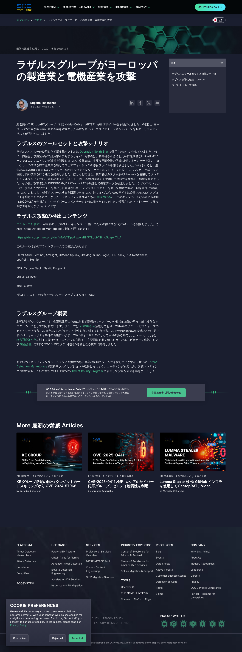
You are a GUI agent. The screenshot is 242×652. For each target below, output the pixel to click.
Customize (19, 638)
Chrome (125, 599)
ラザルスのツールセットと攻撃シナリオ (194, 73)
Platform (50, 7)
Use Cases (85, 7)
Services (103, 7)
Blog (158, 551)
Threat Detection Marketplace (26, 553)
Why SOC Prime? (200, 551)
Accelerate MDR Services (66, 579)
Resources (122, 7)
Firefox (138, 599)
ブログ (38, 19)
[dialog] (48, 622)
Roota (159, 587)
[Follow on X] (149, 103)
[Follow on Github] (174, 624)
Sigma (159, 593)
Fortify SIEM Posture (63, 551)
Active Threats (164, 569)
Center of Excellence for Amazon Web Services (135, 563)
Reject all (57, 638)
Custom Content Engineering (95, 569)
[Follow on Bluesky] (222, 624)
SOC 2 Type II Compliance (206, 587)
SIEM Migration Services (100, 577)
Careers (195, 575)
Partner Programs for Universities (203, 595)
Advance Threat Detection (66, 563)
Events (160, 557)
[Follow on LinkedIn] (132, 103)
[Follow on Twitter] (212, 624)
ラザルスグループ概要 (184, 85)
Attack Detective (26, 561)
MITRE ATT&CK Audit (98, 561)
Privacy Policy (18, 625)
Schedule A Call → (210, 7)
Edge (148, 599)
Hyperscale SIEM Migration (67, 585)
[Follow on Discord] (157, 103)
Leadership (197, 569)
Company (141, 7)
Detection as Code (166, 581)
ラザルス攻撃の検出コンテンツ (189, 79)
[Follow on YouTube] (183, 624)
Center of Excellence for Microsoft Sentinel (135, 553)
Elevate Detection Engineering (61, 571)
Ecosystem (69, 7)
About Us (196, 557)
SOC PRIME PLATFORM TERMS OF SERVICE (104, 622)
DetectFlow (23, 573)
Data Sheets (163, 563)
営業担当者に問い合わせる (166, 392)
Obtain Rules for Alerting (65, 557)
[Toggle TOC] (222, 63)
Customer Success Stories (171, 575)
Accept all (77, 638)
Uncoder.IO (127, 586)
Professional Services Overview (98, 553)
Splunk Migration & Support (137, 571)
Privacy (195, 581)
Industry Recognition (203, 563)
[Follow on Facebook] (140, 103)
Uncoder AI (22, 567)
